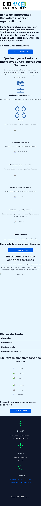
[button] (20, 338)
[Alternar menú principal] (37, 5)
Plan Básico (6, 338)
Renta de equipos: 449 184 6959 (20, 480)
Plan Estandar (7, 342)
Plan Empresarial (8, 347)
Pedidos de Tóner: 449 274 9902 (20, 482)
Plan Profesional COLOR (11, 351)
